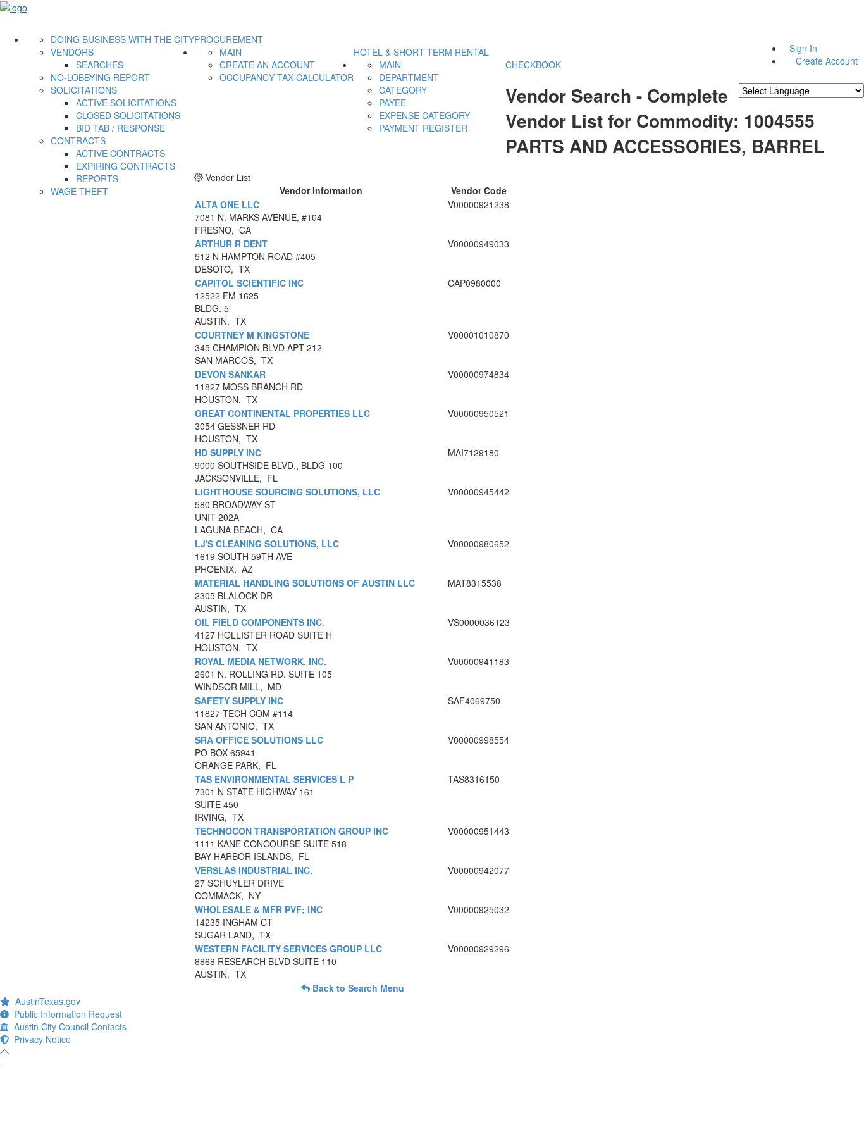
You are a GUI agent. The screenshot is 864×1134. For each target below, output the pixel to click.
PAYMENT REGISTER (423, 128)
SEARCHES (99, 64)
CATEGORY (403, 90)
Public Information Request (65, 1013)
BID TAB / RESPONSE (120, 128)
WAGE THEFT (79, 191)
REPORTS (97, 178)
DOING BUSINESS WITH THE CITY (122, 39)
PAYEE (392, 102)
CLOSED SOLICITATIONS (128, 115)
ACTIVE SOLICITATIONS (126, 102)
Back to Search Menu (357, 987)
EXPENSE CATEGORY (424, 115)
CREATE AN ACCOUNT (267, 64)
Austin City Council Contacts (68, 1026)
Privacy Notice (40, 1039)
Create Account (827, 60)
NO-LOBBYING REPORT (100, 77)
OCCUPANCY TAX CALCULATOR (286, 77)
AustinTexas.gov (45, 1001)
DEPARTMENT (409, 77)
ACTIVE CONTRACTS (120, 153)
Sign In (803, 48)
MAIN (230, 52)
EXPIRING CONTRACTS (125, 165)
